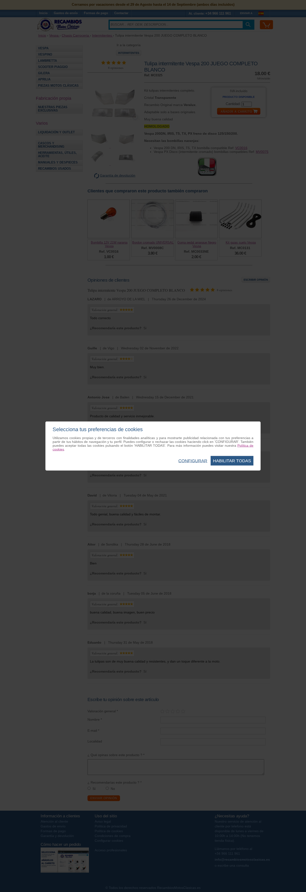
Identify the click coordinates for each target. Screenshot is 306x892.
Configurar (192, 460)
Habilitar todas (232, 460)
